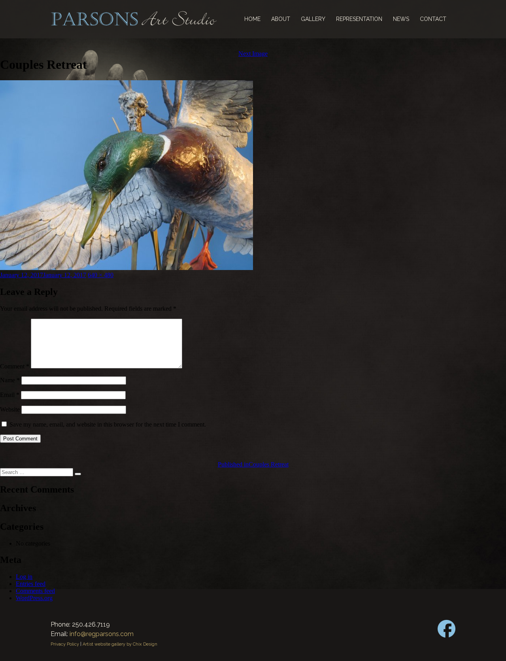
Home (252, 19)
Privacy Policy (65, 644)
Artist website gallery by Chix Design (120, 644)
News (401, 19)
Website (10, 409)
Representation (359, 19)
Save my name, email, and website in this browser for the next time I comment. (107, 424)
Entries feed (30, 583)
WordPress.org (34, 598)
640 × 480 (100, 275)
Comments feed (35, 590)
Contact (433, 19)
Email (9, 394)
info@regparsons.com (102, 634)
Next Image (253, 53)
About (280, 19)
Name (10, 380)
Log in (24, 576)
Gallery (313, 19)
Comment (14, 366)
